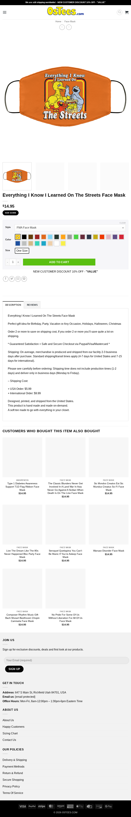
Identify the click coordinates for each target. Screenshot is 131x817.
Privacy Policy (11, 786)
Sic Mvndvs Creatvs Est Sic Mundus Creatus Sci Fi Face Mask (108, 486)
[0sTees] (65, 12)
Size (7, 250)
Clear (123, 223)
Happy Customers (13, 726)
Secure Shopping (13, 779)
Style (8, 227)
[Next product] (62, 27)
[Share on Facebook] (6, 279)
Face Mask (70, 21)
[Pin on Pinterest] (24, 279)
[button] (5, 12)
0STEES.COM (69, 812)
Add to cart (59, 262)
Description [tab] (13, 305)
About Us (8, 720)
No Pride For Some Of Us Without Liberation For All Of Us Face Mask (65, 617)
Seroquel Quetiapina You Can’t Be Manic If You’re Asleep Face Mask (65, 553)
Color (8, 239)
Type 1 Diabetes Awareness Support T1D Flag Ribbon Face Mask (22, 486)
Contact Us (9, 739)
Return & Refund (13, 773)
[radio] (17, 236)
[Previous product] (68, 27)
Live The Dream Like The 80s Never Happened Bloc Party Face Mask (22, 553)
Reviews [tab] (32, 305)
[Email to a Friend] (18, 279)
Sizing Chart (10, 733)
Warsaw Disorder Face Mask (108, 550)
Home (58, 21)
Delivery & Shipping (15, 759)
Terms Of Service (13, 792)
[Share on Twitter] (12, 279)
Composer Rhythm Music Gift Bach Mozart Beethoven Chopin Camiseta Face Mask (22, 617)
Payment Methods (13, 766)
